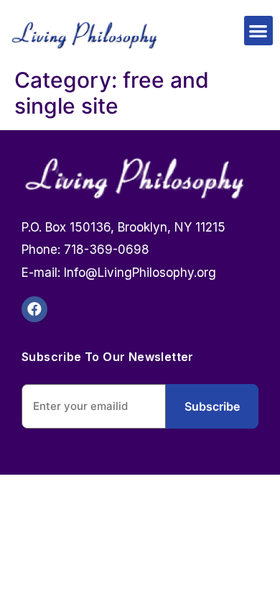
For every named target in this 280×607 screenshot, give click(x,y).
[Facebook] (34, 309)
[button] (259, 30)
